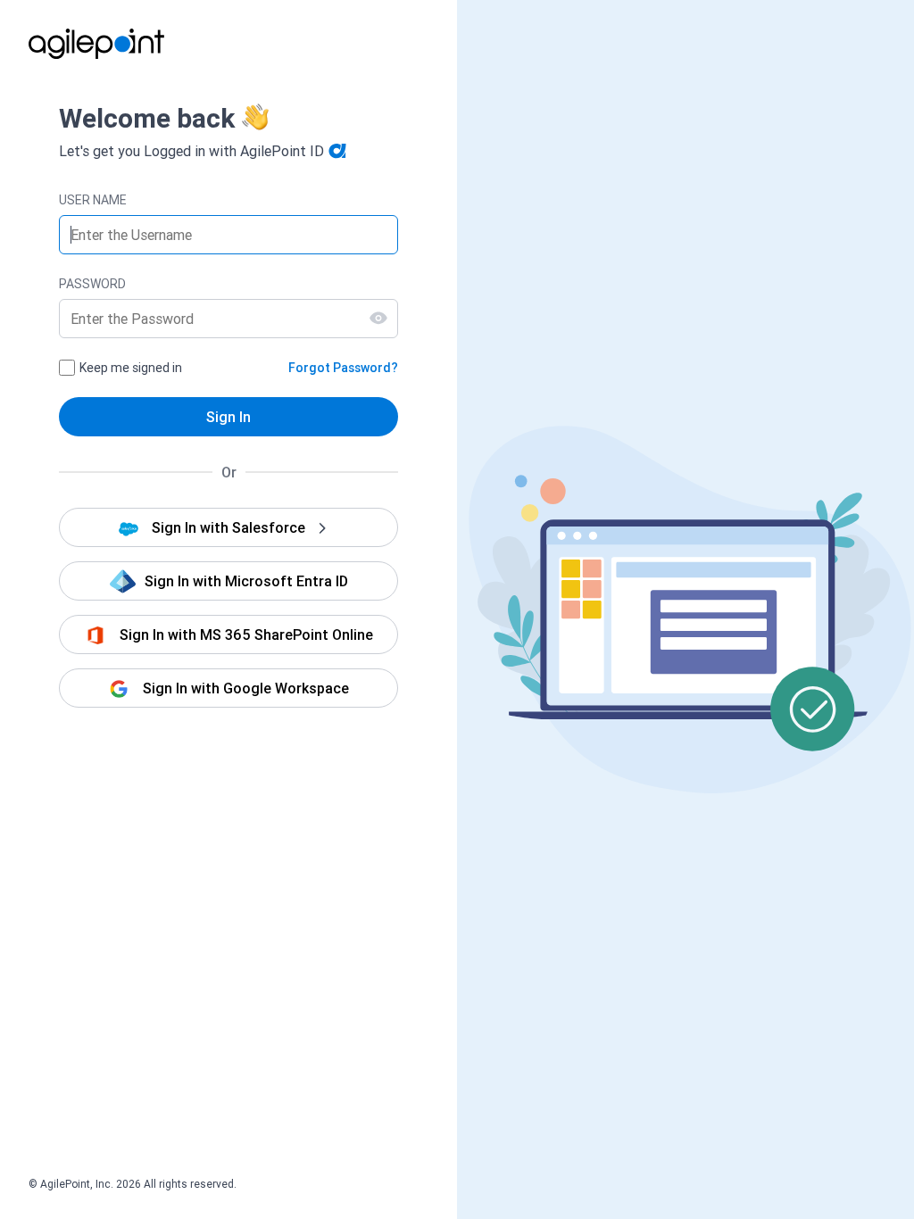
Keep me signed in (130, 368)
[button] (228, 527)
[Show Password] (378, 318)
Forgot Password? (343, 368)
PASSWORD (92, 284)
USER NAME (93, 200)
